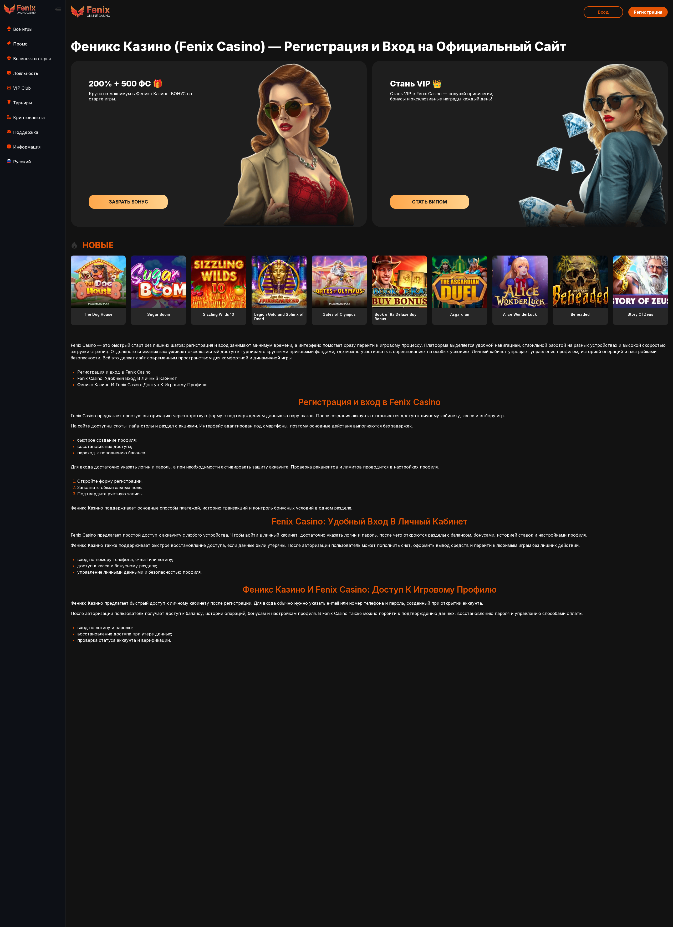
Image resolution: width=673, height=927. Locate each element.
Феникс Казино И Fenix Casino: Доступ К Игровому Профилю (142, 384)
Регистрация (648, 12)
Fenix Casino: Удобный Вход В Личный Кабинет (127, 378)
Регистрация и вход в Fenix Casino (114, 372)
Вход (603, 12)
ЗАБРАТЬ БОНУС (128, 202)
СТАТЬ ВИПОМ (429, 202)
